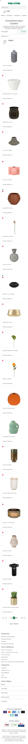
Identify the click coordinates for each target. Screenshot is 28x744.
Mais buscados (5, 697)
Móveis (3, 15)
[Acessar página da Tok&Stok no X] (20, 627)
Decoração (4, 688)
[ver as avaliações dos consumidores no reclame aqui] (14, 725)
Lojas (2, 675)
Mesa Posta (4, 692)
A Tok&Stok (3, 668)
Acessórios (9, 15)
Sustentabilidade (5, 672)
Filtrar (23, 31)
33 (16, 617)
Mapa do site (4, 659)
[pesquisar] (25, 7)
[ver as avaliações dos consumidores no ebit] (7, 725)
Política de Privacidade (6, 650)
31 (11, 617)
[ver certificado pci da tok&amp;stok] (21, 725)
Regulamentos (4, 657)
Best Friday (4, 677)
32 (14, 617)
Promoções (17, 15)
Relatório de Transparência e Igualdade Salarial (12, 661)
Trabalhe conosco (5, 670)
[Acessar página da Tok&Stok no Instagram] (12, 627)
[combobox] (17, 36)
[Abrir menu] (4, 3)
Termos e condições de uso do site (9, 652)
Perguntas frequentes (6, 639)
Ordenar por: (4, 36)
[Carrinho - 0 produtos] (26, 3)
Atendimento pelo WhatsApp (8, 636)
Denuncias (3, 641)
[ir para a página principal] (14, 3)
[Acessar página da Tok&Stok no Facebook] (8, 627)
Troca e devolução (5, 654)
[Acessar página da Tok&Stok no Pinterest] (16, 627)
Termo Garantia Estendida (7, 643)
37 (22, 617)
